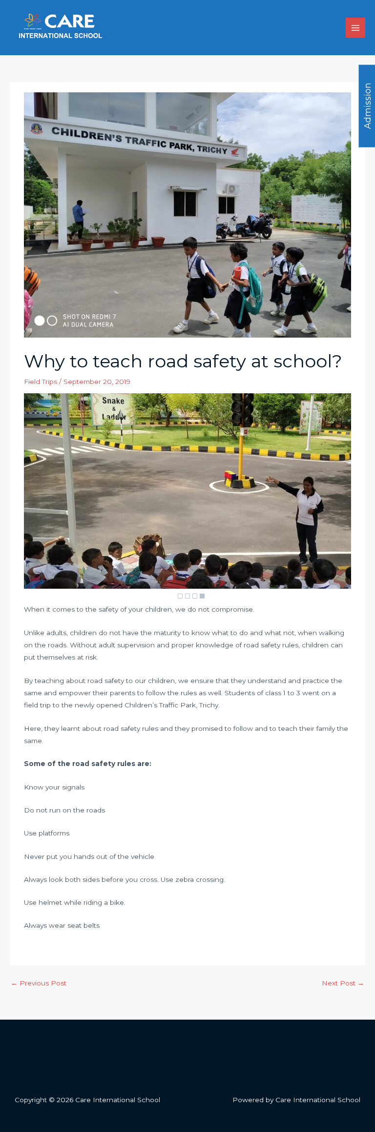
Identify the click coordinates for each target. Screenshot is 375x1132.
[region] (187, 498)
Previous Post (38, 983)
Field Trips (40, 381)
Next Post (343, 983)
